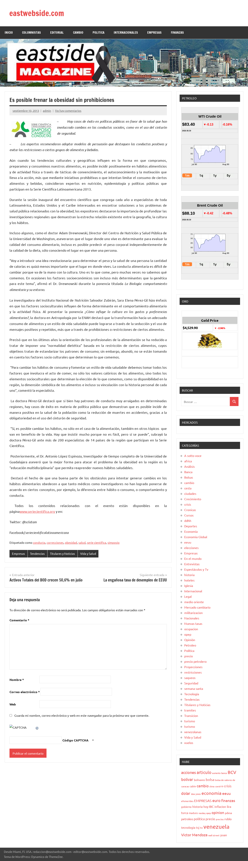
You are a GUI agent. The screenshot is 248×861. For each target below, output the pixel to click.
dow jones (196, 793)
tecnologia (188, 827)
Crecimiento (192, 499)
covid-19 (219, 786)
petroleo (187, 819)
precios (220, 819)
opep (187, 634)
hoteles (189, 580)
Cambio (78, 32)
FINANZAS (177, 32)
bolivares (199, 779)
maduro (193, 813)
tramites (190, 710)
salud (82, 542)
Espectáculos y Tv (196, 569)
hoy (205, 806)
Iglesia (188, 585)
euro (216, 800)
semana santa (193, 688)
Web (12, 704)
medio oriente (194, 602)
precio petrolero (195, 661)
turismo (189, 721)
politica (199, 819)
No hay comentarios (68, 110)
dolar (185, 793)
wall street (214, 835)
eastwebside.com (36, 13)
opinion (218, 812)
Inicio (9, 32)
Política (189, 650)
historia (189, 575)
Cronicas (190, 510)
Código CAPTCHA (75, 740)
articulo (204, 772)
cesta (187, 488)
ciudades (190, 493)
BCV (232, 772)
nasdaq (202, 813)
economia (211, 793)
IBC (211, 806)
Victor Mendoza (194, 834)
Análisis (189, 466)
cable (193, 786)
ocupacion (191, 629)
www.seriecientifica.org (37, 511)
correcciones (55, 542)
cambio (189, 483)
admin (47, 110)
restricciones (193, 672)
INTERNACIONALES (126, 32)
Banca (188, 472)
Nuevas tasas (193, 623)
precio (188, 656)
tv (201, 827)
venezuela (216, 826)
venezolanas (192, 732)
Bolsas (188, 477)
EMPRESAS (154, 32)
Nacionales (191, 618)
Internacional (193, 591)
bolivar (187, 779)
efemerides (187, 801)
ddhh (187, 520)
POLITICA (98, 32)
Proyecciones (193, 667)
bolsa (210, 779)
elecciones (191, 548)
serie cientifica (96, 542)
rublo (228, 819)
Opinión (189, 640)
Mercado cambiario (197, 607)
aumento (216, 773)
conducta (39, 542)
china (211, 786)
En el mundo (193, 558)
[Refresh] (37, 727)
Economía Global (195, 537)
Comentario (19, 620)
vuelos (188, 743)
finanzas (228, 800)
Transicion (191, 715)
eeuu (187, 542)
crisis (187, 504)
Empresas (18, 553)
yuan (223, 835)
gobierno (186, 806)
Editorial (57, 32)
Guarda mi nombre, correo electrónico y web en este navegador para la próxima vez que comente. (81, 715)
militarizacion (193, 613)
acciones (188, 772)
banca (224, 773)
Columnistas (31, 32)
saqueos (189, 678)
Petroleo (190, 645)
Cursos (189, 515)
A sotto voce (193, 455)
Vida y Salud (88, 553)
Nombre (16, 680)
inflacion (220, 806)
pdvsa (228, 813)
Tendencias (37, 553)
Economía (191, 531)
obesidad (71, 542)
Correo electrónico (24, 692)
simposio (114, 542)
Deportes (190, 526)
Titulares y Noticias (62, 553)
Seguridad (191, 683)
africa (188, 461)
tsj (197, 827)
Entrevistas (192, 564)
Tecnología (191, 694)
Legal (188, 596)
